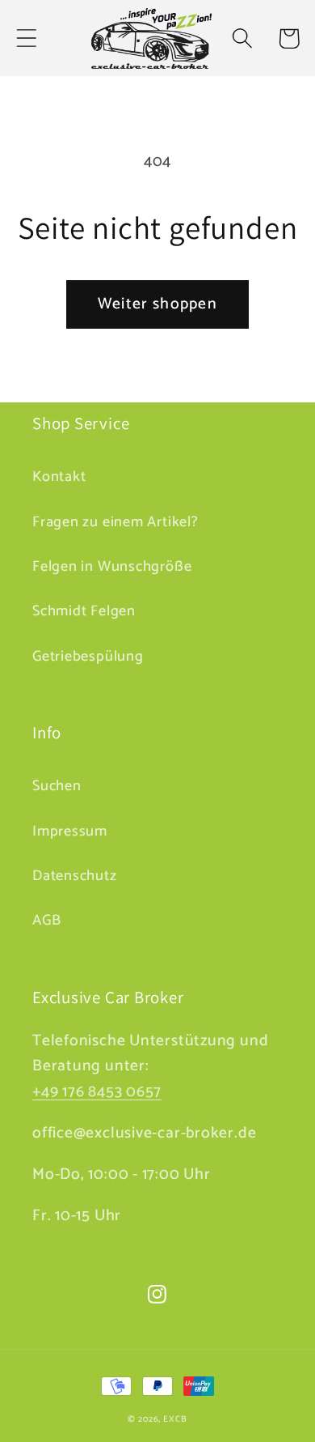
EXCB (175, 1419)
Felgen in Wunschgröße (111, 567)
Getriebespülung (88, 656)
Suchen (57, 786)
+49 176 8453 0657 (97, 1092)
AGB (46, 920)
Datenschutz (74, 876)
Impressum (69, 831)
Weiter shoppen (157, 304)
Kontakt (59, 477)
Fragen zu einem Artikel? (115, 522)
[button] (26, 38)
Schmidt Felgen (84, 611)
